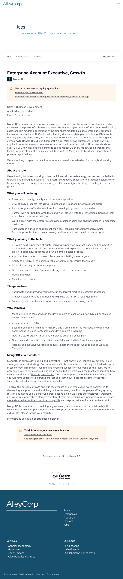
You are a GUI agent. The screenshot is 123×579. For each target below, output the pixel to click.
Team (67, 510)
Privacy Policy (39, 574)
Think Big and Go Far (42, 374)
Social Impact (16, 553)
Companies (70, 514)
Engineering (72, 546)
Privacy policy (55, 484)
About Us (69, 518)
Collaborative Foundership (80, 553)
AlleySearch (72, 549)
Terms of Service (53, 574)
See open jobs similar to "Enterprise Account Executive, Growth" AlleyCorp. (52, 96)
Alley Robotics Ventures (21, 557)
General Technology (19, 546)
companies (22, 56)
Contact (68, 521)
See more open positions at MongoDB (61, 456)
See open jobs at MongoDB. (29, 92)
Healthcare (14, 549)
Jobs (66, 525)
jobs (9, 56)
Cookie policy (69, 484)
